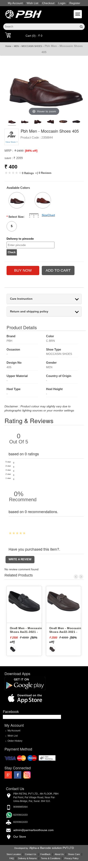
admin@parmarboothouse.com (33, 830)
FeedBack (45, 854)
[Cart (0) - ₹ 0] (8, 35)
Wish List (32, 3)
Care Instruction (21, 298)
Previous (76, 576)
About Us (59, 854)
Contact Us (30, 854)
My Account (15, 3)
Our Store (19, 836)
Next (81, 576)
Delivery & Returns (27, 858)
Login (61, 3)
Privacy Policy (71, 858)
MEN (16, 46)
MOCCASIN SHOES (31, 46)
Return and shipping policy (29, 311)
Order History (15, 740)
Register (74, 3)
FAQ (11, 858)
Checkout (48, 3)
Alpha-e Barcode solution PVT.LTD (51, 848)
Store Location (14, 854)
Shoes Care (74, 854)
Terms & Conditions (50, 858)
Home (8, 46)
